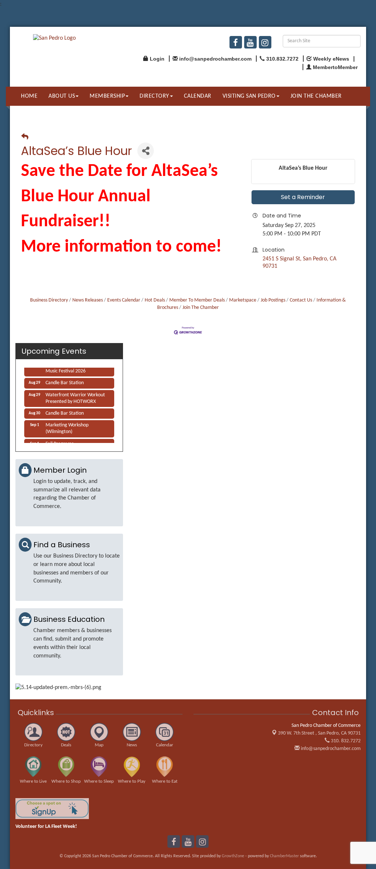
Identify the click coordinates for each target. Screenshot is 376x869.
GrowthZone (233, 856)
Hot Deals (155, 300)
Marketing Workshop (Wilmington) (67, 426)
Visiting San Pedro (249, 96)
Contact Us (301, 300)
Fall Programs (59, 441)
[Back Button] (24, 138)
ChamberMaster (284, 856)
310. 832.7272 (345, 741)
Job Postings (273, 300)
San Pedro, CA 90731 (319, 733)
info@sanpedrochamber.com (330, 748)
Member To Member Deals (197, 300)
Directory (154, 96)
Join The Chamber (200, 307)
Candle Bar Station (65, 380)
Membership (107, 96)
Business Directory (49, 300)
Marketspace (242, 300)
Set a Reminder (303, 197)
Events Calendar (123, 300)
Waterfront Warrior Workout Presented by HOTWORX (75, 396)
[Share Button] (145, 151)
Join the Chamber (316, 96)
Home (29, 96)
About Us (61, 96)
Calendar (198, 96)
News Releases (87, 300)
